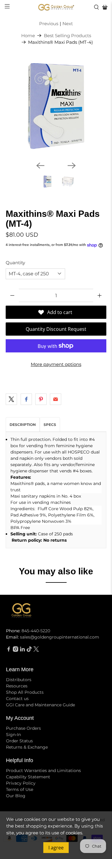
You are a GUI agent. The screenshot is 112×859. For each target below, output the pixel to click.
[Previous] (40, 165)
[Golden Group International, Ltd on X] (36, 650)
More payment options (56, 364)
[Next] (71, 165)
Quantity (15, 262)
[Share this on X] (11, 399)
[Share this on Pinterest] (41, 399)
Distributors (18, 679)
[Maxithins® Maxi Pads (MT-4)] (56, 106)
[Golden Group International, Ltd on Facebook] (8, 650)
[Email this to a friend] (55, 399)
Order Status (19, 741)
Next (67, 23)
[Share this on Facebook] (26, 399)
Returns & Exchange (27, 747)
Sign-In (13, 734)
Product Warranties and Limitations (43, 770)
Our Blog (15, 795)
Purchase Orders (23, 728)
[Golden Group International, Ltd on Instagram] (15, 650)
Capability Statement (28, 777)
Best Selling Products (67, 35)
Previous (48, 23)
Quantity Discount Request (56, 329)
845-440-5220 (36, 630)
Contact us (17, 698)
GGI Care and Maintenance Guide (40, 705)
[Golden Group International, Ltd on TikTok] (29, 650)
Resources (16, 686)
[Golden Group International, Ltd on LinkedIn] (22, 650)
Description (23, 424)
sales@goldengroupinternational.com (59, 637)
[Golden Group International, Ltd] (56, 7)
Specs (50, 424)
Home (28, 35)
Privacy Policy (21, 783)
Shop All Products (25, 692)
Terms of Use (19, 789)
